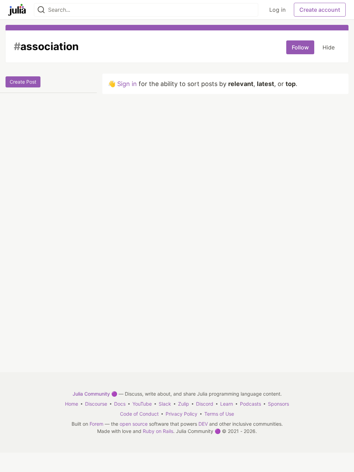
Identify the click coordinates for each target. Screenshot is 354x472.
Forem (96, 424)
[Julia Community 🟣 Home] (17, 10)
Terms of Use (219, 414)
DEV (203, 424)
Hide (329, 47)
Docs (119, 404)
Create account (319, 9)
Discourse (96, 404)
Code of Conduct (139, 414)
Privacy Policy (181, 414)
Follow (300, 47)
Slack (165, 404)
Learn (226, 404)
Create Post (23, 82)
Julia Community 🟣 (95, 394)
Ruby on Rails (158, 431)
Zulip (183, 404)
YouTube (142, 404)
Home (71, 404)
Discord (204, 404)
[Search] (41, 9)
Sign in (127, 83)
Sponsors (278, 404)
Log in (277, 9)
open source (134, 424)
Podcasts (250, 404)
